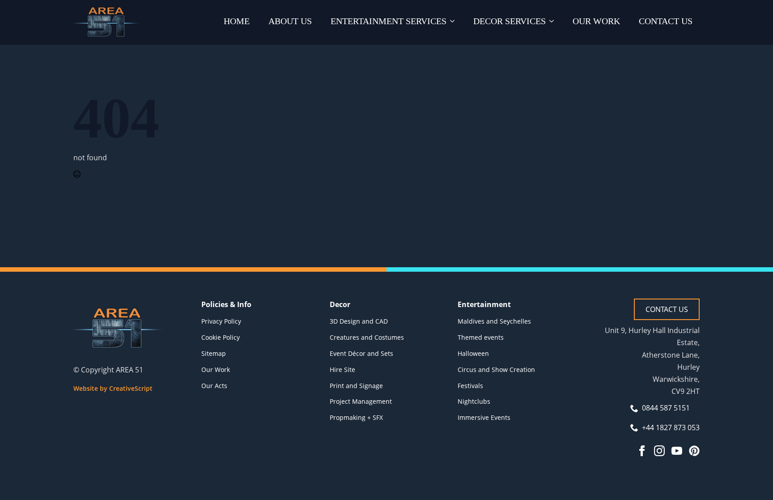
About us (290, 21)
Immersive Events (484, 417)
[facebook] (79, 400)
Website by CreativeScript (113, 388)
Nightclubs (474, 401)
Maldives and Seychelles (494, 321)
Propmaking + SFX (356, 417)
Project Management (361, 401)
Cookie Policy (220, 337)
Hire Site (342, 369)
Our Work (596, 21)
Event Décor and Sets (361, 353)
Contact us (665, 21)
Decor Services (509, 21)
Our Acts (214, 385)
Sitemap (213, 353)
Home (237, 21)
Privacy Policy (221, 321)
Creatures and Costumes (367, 337)
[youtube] (144, 400)
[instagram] (112, 400)
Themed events (481, 337)
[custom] (694, 450)
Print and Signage (356, 385)
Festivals (470, 385)
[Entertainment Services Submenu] (454, 22)
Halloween (473, 353)
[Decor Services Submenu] (553, 22)
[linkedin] (128, 400)
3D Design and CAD (359, 321)
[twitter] (95, 400)
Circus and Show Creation (496, 369)
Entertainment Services (388, 21)
